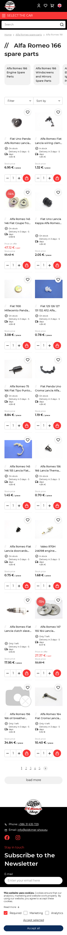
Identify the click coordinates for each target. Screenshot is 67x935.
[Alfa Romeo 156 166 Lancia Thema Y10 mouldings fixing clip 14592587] (49, 449)
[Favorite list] (45, 6)
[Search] (62, 24)
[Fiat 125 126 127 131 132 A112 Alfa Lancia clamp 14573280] (49, 289)
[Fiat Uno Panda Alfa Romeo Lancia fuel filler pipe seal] (18, 121)
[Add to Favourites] (28, 112)
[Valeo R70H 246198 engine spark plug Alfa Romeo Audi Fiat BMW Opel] (49, 529)
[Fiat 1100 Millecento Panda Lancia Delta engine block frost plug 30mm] (18, 289)
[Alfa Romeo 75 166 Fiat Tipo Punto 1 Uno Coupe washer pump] (18, 369)
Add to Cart (27, 178)
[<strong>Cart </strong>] (52, 6)
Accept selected (33, 920)
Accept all (33, 928)
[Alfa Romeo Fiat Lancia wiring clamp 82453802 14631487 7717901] (49, 121)
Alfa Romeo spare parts (29, 34)
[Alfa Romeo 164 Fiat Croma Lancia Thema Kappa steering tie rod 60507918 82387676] (49, 697)
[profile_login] (39, 6)
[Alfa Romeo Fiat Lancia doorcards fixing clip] (18, 529)
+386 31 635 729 (28, 824)
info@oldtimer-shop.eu (32, 830)
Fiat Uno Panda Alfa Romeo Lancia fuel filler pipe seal (17, 143)
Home (8, 34)
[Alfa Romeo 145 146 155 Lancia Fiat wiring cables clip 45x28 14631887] (18, 449)
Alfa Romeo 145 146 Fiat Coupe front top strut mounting (18, 223)
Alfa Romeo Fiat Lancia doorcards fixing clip (17, 551)
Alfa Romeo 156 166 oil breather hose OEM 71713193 (17, 718)
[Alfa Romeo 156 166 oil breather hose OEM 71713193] (18, 697)
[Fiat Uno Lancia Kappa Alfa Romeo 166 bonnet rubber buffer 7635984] (49, 201)
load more (33, 780)
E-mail (8, 874)
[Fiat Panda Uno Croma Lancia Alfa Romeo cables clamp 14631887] (49, 369)
